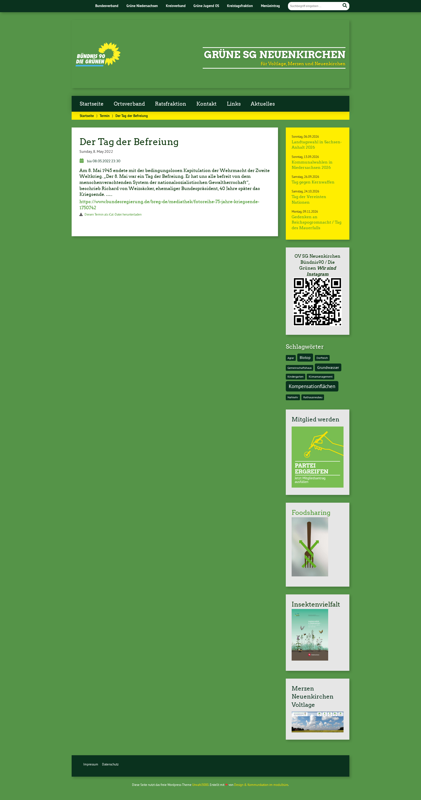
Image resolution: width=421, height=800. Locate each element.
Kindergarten (295, 376)
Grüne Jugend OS (206, 5)
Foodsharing (311, 513)
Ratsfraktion (170, 104)
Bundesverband (106, 5)
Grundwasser (328, 367)
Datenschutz (110, 764)
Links (234, 104)
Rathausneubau (312, 397)
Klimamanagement (321, 376)
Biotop (305, 357)
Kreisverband (176, 5)
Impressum (90, 764)
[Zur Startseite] (98, 65)
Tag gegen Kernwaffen (313, 182)
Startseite (92, 104)
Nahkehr (292, 397)
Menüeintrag (270, 5)
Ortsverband (129, 104)
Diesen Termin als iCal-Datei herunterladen (113, 214)
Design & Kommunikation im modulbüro (261, 785)
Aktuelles (263, 104)
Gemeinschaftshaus (299, 368)
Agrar (290, 358)
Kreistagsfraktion (240, 5)
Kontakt (206, 104)
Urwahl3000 (200, 785)
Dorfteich (322, 358)
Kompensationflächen (312, 386)
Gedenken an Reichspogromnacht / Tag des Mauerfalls (316, 222)
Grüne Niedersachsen (142, 5)
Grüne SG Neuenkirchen (274, 55)
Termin (105, 115)
